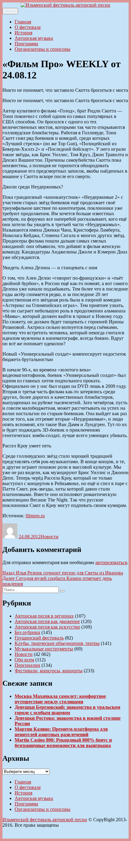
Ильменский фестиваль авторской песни (44, 819)
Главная (23, 21)
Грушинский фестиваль (39, 637)
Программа (26, 43)
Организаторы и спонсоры (42, 49)
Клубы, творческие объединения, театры (57, 643)
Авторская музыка (34, 38)
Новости (49, 536)
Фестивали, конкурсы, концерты (49, 670)
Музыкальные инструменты (44, 648)
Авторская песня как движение (47, 621)
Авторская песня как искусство (47, 626)
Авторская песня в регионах (44, 616)
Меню (10, 11)
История (23, 32)
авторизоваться (111, 562)
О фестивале (28, 27)
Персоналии (27, 665)
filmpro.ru (35, 515)
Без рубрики (27, 632)
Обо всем (24, 659)
